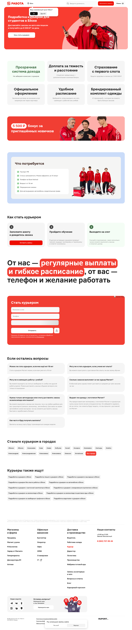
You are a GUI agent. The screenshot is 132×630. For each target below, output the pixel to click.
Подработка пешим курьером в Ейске (49, 477)
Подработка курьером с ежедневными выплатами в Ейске (76, 488)
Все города (91, 453)
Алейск (108, 448)
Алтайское (79, 453)
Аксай (67, 448)
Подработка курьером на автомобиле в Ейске (66, 482)
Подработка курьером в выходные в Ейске (83, 477)
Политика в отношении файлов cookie (46, 618)
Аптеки (10, 564)
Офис (39, 547)
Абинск (20, 448)
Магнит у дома (13, 542)
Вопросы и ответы (75, 579)
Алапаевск (88, 448)
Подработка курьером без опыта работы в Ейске (26, 482)
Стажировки (42, 556)
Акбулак (58, 448)
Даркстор (71, 551)
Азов (41, 448)
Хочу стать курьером (21, 35)
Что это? (56, 625)
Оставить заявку (26, 243)
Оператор (41, 542)
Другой (43, 13)
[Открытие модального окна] (56, 330)
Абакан (11, 448)
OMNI (39, 551)
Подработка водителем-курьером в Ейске (69, 498)
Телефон (16, 316)
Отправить (32, 330)
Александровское (29, 453)
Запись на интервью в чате (76, 573)
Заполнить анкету (106, 3)
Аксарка (77, 448)
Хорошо (76, 625)
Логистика (71, 556)
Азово (49, 448)
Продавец (11, 538)
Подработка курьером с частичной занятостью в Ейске (29, 488)
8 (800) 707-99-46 (105, 541)
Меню (118, 3)
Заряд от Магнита (14, 551)
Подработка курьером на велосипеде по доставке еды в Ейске (69, 493)
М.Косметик (12, 547)
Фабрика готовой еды (76, 564)
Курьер (70, 547)
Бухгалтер (41, 538)
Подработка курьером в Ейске (19, 477)
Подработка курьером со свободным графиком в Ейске (29, 498)
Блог (69, 583)
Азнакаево (31, 448)
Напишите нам (43, 607)
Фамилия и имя (18, 310)
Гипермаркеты (13, 556)
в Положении (39, 337)
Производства (73, 560)
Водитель (71, 538)
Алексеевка (43, 453)
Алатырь (99, 448)
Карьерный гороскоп (76, 588)
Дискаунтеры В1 (14, 560)
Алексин (68, 453)
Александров (13, 453)
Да (34, 13)
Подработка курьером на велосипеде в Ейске (25, 493)
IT (38, 560)
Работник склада (74, 542)
